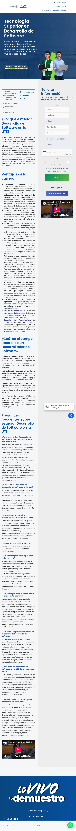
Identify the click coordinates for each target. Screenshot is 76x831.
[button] (10, 95)
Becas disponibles (13, 310)
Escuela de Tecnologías (17, 320)
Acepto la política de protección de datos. (56, 163)
